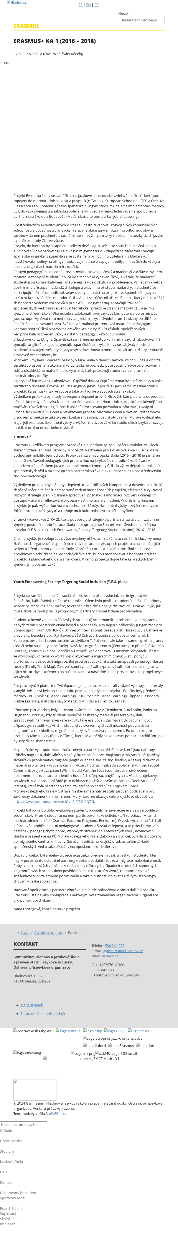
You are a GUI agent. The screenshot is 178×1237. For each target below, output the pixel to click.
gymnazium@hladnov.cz (123, 951)
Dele (3, 1172)
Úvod (25, 932)
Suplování (8, 1213)
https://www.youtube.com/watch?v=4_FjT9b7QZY (53, 801)
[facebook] (118, 13)
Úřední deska (11, 1141)
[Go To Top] (0, 1234)
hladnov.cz (109, 956)
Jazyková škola (11, 1161)
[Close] (1, 1118)
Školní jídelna (10, 1218)
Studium (7, 1151)
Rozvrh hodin (11, 1208)
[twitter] (118, 19)
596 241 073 (114, 945)
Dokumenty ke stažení (18, 1192)
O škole (6, 1130)
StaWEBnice (55, 1113)
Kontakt (6, 1182)
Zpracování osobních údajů (42, 1013)
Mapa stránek (31, 1005)
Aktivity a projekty (48, 932)
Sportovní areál (12, 1198)
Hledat (123, 13)
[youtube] (118, 24)
